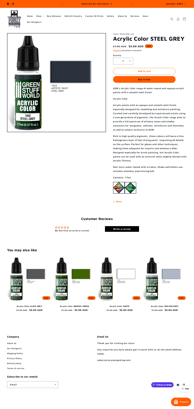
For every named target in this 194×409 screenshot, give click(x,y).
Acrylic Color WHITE (120, 306)
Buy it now (144, 79)
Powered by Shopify (79, 406)
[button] (40, 16)
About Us (11, 343)
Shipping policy (143, 406)
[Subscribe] (55, 384)
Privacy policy (111, 406)
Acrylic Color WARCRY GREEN (74, 306)
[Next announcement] (132, 4)
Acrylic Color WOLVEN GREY (165, 306)
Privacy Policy (14, 358)
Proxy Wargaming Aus (60, 406)
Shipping (117, 50)
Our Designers (14, 348)
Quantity (117, 55)
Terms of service (15, 368)
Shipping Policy (15, 353)
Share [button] (119, 201)
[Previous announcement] (62, 4)
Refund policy (14, 363)
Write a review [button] (122, 229)
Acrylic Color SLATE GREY (29, 306)
